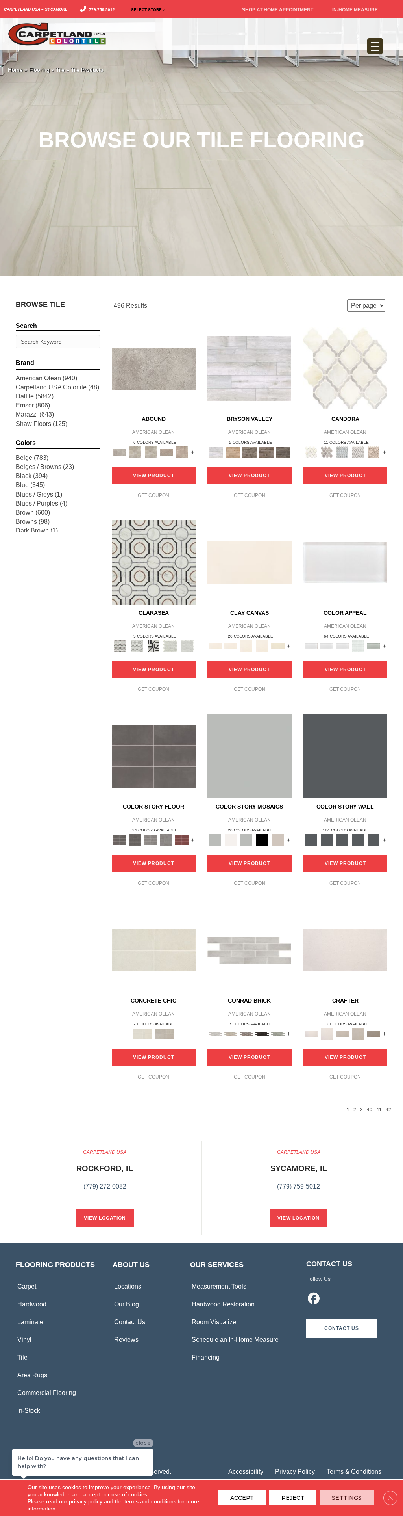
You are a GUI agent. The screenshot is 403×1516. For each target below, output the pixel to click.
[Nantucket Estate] (249, 452)
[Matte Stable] (278, 840)
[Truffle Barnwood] (283, 452)
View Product (153, 475)
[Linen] (231, 1033)
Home (15, 70)
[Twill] (342, 1033)
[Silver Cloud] (373, 646)
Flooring (39, 70)
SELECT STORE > (148, 9)
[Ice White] (231, 840)
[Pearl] (345, 562)
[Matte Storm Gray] (150, 840)
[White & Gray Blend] (358, 452)
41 (379, 1110)
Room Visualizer (215, 1322)
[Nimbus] (154, 368)
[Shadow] (345, 756)
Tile (60, 70)
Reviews (126, 1339)
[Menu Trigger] (375, 46)
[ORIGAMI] (373, 1033)
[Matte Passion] (182, 840)
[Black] (262, 840)
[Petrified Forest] (266, 452)
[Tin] (246, 1033)
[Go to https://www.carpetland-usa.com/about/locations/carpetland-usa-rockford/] (104, 1174)
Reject (292, 1497)
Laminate (30, 1322)
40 (369, 1110)
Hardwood (31, 1304)
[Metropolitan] (154, 562)
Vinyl (24, 1339)
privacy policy (85, 1501)
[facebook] (313, 1300)
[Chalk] (249, 562)
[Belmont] (136, 646)
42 (388, 1110)
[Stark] (262, 1033)
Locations (127, 1286)
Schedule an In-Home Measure (235, 1339)
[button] (341, 1328)
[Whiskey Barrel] (233, 452)
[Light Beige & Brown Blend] (373, 452)
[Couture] (153, 646)
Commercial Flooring (46, 1393)
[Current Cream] (154, 950)
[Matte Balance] (246, 840)
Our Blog (126, 1304)
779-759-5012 (101, 9)
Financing (206, 1357)
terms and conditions (150, 1501)
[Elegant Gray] (164, 1033)
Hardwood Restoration (223, 1304)
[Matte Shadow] (154, 756)
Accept (242, 1497)
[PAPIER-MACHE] (345, 950)
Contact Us (129, 1322)
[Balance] (249, 756)
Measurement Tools (219, 1286)
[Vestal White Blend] (345, 368)
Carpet (26, 1286)
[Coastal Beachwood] (249, 368)
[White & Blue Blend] (342, 452)
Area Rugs (32, 1375)
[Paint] (278, 646)
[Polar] (249, 950)
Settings (347, 1497)
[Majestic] (170, 646)
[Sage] (278, 1033)
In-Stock (28, 1410)
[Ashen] (166, 452)
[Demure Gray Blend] (326, 452)
